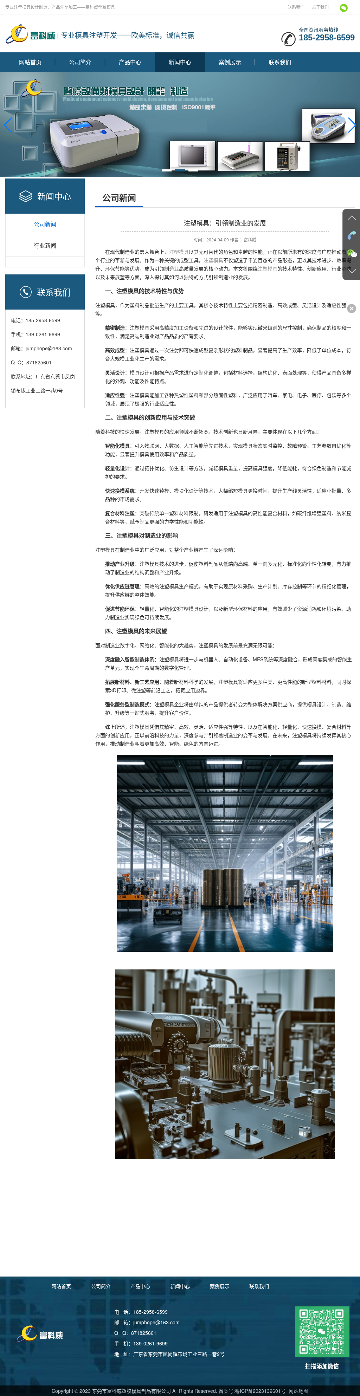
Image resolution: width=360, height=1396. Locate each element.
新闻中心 (180, 62)
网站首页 (30, 62)
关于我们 (320, 7)
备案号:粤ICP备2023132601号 (252, 1390)
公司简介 (80, 62)
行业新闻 (45, 245)
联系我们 (296, 7)
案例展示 (230, 62)
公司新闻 (45, 224)
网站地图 (297, 1390)
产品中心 (130, 62)
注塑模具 (179, 251)
